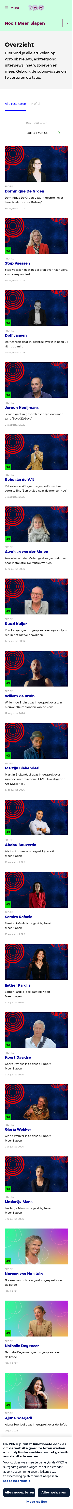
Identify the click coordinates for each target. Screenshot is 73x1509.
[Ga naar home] (36, 8)
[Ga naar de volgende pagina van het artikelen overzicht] (58, 133)
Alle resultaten (15, 104)
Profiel (35, 104)
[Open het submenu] (67, 23)
